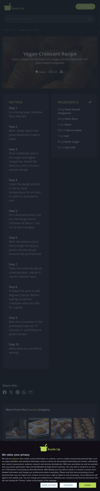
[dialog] (50, 466)
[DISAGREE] (95, 446)
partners (15, 459)
